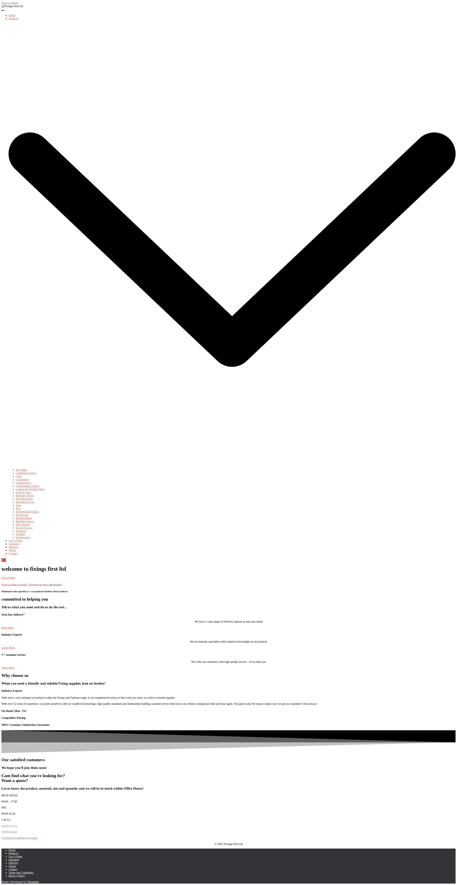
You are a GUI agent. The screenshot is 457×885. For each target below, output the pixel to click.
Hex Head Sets (24, 498)
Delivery (13, 547)
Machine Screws (25, 502)
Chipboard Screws (26, 473)
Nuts (18, 505)
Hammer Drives (25, 495)
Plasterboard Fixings (27, 511)
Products (13, 853)
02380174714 (9, 825)
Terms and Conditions (21, 872)
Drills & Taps (23, 492)
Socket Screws (24, 527)
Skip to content (9, 2)
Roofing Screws (25, 521)
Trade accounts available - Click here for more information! (31, 584)
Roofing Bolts (24, 518)
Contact (13, 553)
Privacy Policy (17, 875)
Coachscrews (23, 482)
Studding (21, 531)
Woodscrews (23, 537)
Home (12, 15)
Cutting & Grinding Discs (30, 489)
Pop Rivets (22, 514)
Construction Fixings (27, 486)
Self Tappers (23, 524)
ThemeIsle (33, 881)
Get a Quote (15, 540)
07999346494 (9, 831)
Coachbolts (22, 479)
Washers (20, 534)
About (12, 550)
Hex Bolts (21, 469)
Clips (19, 476)
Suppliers (14, 543)
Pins (18, 508)
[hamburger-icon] (2, 10)
